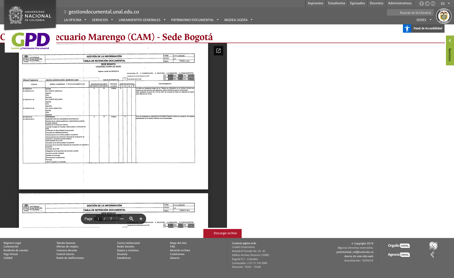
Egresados (357, 3)
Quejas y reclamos (128, 250)
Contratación (11, 246)
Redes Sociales (125, 246)
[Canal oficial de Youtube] (433, 3)
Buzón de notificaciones (70, 258)
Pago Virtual (11, 254)
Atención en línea (180, 250)
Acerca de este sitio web (359, 256)
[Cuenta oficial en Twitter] (427, 3)
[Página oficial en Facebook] (421, 3)
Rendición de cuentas (16, 250)
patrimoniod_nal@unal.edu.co (354, 252)
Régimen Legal (12, 243)
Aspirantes (315, 3)
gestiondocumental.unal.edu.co (104, 12)
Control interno (65, 254)
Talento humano (66, 243)
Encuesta (122, 254)
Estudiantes (336, 3)
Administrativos (399, 3)
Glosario (174, 258)
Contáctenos (177, 254)
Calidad (8, 258)
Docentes (376, 3)
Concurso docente (67, 250)
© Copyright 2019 (362, 243)
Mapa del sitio (178, 243)
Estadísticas (124, 258)
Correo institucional (128, 243)
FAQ (172, 246)
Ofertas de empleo (67, 246)
